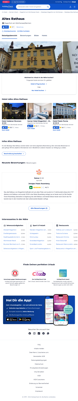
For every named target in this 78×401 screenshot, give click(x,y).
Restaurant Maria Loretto (64, 244)
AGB (39, 376)
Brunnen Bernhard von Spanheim (12, 244)
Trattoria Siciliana (62, 233)
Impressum (39, 391)
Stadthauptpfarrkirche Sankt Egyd (12, 237)
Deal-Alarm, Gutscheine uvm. (39, 352)
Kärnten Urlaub (13, 12)
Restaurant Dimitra (62, 237)
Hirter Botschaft (61, 240)
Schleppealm (34, 233)
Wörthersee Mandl (10, 240)
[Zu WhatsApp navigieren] (48, 333)
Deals (5, 2)
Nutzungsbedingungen (39, 360)
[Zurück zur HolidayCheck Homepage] (7, 7)
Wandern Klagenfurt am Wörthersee (38, 230)
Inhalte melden (39, 348)
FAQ (39, 345)
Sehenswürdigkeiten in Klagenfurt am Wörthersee (14, 248)
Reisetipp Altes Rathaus (71, 12)
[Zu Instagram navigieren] (34, 333)
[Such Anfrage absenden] (48, 7)
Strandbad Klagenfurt (37, 240)
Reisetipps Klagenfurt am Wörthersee (52, 12)
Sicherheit (39, 387)
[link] (70, 7)
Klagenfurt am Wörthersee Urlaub (29, 12)
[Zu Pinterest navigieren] (43, 333)
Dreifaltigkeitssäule (10, 233)
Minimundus (34, 237)
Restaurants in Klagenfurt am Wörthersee (67, 248)
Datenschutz (39, 364)
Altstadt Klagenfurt (10, 230)
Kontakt (57, 2)
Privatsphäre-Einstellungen (39, 368)
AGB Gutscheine (39, 379)
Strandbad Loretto (36, 244)
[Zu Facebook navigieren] (29, 333)
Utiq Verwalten (39, 372)
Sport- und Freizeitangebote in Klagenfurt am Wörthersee (40, 248)
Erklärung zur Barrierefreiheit (39, 383)
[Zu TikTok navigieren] (38, 333)
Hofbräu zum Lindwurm (64, 230)
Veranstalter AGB (39, 356)
